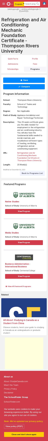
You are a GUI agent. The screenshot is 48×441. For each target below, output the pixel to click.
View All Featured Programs (18, 286)
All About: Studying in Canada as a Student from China (21, 322)
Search (37, 4)
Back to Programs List (32, 173)
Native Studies (12, 201)
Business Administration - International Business (17, 265)
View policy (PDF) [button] (14, 426)
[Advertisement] (24, 353)
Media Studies (12, 233)
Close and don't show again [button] (24, 434)
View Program (24, 211)
